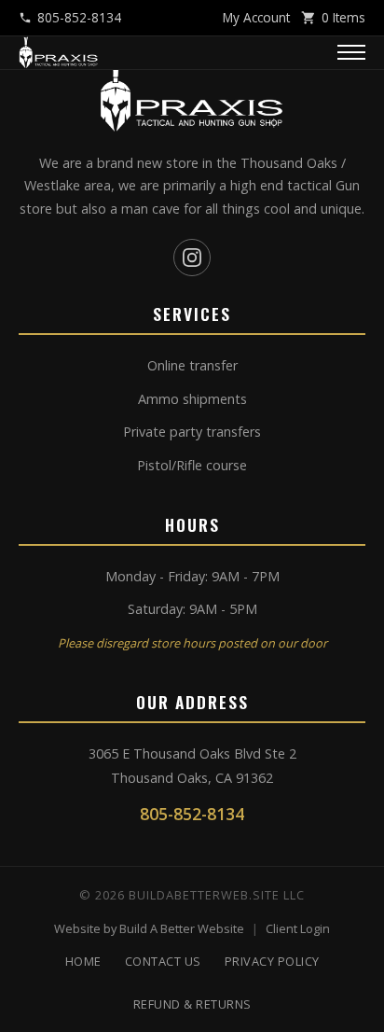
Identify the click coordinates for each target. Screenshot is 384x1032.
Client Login (298, 928)
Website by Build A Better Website (149, 928)
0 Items (343, 17)
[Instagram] (192, 257)
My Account (256, 17)
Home (83, 961)
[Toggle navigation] (351, 52)
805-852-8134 (79, 17)
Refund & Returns (192, 1004)
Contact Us (163, 961)
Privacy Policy (272, 961)
